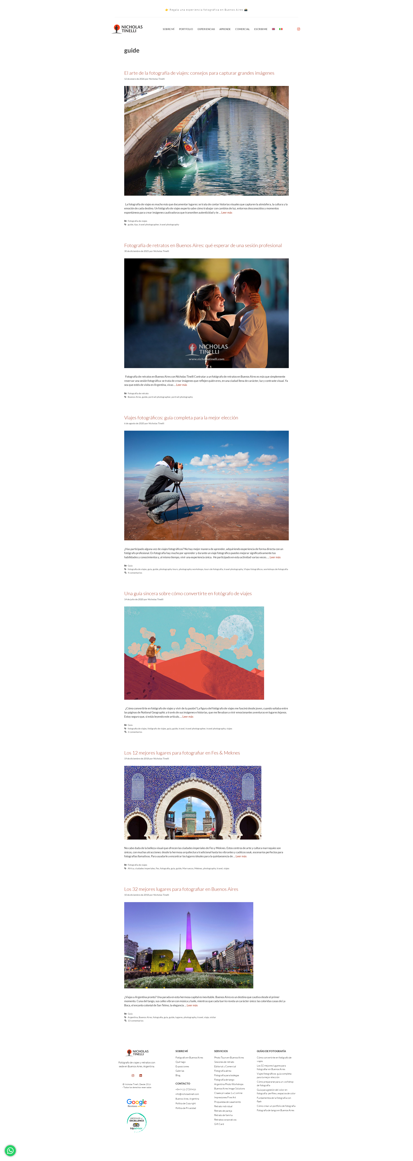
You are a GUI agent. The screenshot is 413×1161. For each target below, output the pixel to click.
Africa (131, 868)
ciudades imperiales (145, 868)
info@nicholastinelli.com (187, 1094)
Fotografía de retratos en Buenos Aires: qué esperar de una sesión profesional (203, 245)
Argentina (133, 1017)
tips (136, 224)
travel (182, 728)
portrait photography (182, 396)
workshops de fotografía (276, 569)
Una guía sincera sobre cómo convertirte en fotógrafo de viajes (188, 593)
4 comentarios (135, 572)
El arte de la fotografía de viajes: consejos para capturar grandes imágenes (199, 73)
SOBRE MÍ (169, 29)
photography (209, 868)
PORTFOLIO (186, 29)
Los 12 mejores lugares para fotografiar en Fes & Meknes (182, 753)
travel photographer (149, 224)
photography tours (168, 569)
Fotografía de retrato (138, 393)
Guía (130, 565)
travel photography (169, 224)
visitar (213, 1017)
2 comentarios (135, 732)
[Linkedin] (141, 1075)
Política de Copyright (186, 1103)
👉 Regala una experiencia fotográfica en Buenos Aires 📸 (206, 9)
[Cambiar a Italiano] (281, 29)
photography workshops (191, 569)
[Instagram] (298, 29)
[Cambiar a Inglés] (273, 29)
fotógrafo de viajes (157, 728)
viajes (229, 728)
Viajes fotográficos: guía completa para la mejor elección (181, 417)
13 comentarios (135, 1020)
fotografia (165, 868)
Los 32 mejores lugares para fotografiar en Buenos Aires (181, 889)
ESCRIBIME (260, 29)
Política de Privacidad (186, 1108)
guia (150, 569)
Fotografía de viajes (137, 221)
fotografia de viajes (137, 569)
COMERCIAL (242, 29)
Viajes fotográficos (253, 569)
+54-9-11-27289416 (186, 1089)
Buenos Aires (134, 396)
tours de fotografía (213, 569)
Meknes (198, 868)
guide (130, 224)
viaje (206, 1017)
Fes (157, 868)
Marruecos (187, 868)
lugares (179, 1017)
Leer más (226, 212)
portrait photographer (159, 396)
